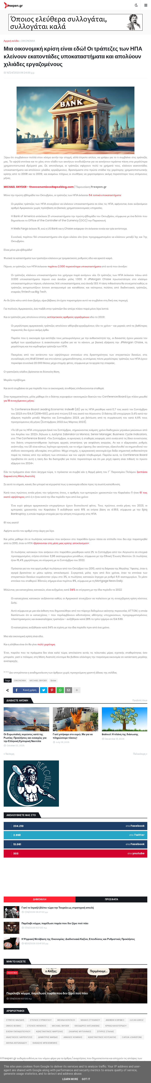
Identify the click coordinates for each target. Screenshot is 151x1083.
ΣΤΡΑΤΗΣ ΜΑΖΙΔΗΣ (15, 1020)
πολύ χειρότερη (46, 644)
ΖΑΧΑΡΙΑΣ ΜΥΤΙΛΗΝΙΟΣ (80, 1031)
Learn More (70, 1079)
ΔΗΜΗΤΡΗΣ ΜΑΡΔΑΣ (48, 1037)
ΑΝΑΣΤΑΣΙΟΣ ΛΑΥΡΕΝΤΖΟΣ (19, 1037)
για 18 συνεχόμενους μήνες (19, 400)
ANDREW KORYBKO (115, 1020)
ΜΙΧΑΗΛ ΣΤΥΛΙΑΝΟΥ (90, 1020)
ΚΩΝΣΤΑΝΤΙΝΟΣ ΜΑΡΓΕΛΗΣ (49, 1031)
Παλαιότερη (139, 754)
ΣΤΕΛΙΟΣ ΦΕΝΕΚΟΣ (36, 1025)
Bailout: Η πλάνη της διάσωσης (120, 734)
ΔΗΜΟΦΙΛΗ (39, 899)
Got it (86, 1079)
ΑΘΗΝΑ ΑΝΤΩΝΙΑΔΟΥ (16, 1042)
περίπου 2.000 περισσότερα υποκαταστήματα (74, 266)
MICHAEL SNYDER (38, 680)
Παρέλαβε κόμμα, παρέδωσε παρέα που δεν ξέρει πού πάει (55, 923)
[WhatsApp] (60, 690)
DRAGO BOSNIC (13, 1025)
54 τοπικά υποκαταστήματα (105, 195)
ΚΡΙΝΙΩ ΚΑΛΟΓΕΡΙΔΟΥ (116, 1025)
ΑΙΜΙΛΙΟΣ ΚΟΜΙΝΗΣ (73, 1037)
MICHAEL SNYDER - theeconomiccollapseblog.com (39, 187)
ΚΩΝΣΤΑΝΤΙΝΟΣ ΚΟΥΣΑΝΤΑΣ (102, 1037)
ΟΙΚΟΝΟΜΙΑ (28, 41)
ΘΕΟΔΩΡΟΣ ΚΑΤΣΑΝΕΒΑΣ (87, 1025)
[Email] (68, 690)
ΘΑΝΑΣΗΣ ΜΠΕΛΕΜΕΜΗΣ (45, 1042)
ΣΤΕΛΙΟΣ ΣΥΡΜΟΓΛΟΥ (41, 1020)
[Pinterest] (52, 690)
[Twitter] (43, 690)
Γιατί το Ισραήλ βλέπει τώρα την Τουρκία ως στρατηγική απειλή (58, 907)
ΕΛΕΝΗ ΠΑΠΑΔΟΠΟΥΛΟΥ (18, 1031)
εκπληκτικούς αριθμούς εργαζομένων (68, 317)
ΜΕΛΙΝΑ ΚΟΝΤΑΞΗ (66, 1020)
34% (72, 590)
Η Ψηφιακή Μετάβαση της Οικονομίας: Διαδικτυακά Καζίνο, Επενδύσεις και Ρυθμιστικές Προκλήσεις (78, 939)
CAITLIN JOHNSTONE (132, 1037)
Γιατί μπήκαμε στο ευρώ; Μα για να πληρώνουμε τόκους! (73, 736)
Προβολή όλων (139, 700)
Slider (53, 680)
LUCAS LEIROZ (136, 1020)
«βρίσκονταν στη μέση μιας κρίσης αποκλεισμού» (61, 543)
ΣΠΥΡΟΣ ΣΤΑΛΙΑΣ (105, 1031)
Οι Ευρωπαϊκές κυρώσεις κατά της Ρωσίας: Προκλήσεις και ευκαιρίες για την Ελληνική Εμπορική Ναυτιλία (25, 738)
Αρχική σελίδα (11, 41)
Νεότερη (10, 754)
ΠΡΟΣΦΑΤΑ (111, 899)
